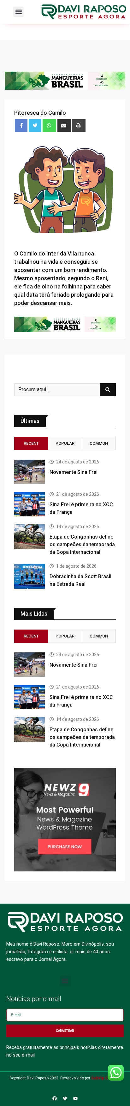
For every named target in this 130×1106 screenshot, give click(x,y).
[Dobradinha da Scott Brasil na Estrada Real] (29, 576)
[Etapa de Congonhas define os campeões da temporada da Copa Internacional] (29, 536)
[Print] (79, 125)
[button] (18, 12)
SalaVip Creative (106, 1078)
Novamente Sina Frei (74, 472)
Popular (65, 443)
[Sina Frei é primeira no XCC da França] (29, 504)
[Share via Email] (64, 125)
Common (99, 443)
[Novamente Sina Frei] (29, 472)
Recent (31, 443)
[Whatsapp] (49, 125)
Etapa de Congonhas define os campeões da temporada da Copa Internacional (82, 544)
